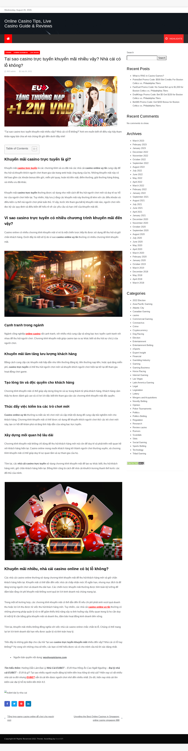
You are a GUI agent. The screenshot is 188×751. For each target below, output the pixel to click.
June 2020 (138, 241)
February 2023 (140, 144)
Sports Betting (139, 446)
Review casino (140, 427)
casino (8, 52)
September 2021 (140, 197)
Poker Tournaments (142, 408)
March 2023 (138, 140)
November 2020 (140, 223)
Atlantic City (138, 308)
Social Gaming (140, 442)
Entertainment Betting (143, 345)
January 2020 (139, 260)
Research (137, 423)
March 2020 (138, 253)
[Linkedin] (28, 704)
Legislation (138, 390)
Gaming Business (21, 52)
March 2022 (138, 185)
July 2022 (137, 170)
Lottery (136, 393)
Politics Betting (140, 416)
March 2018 (138, 282)
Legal (135, 386)
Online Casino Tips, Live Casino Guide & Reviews (28, 23)
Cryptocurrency (140, 330)
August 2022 (139, 167)
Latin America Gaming (143, 382)
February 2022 (140, 189)
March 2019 (138, 268)
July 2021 (137, 204)
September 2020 (140, 230)
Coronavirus (138, 322)
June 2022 (138, 174)
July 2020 (137, 238)
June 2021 (138, 208)
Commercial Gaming (143, 319)
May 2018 (137, 275)
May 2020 (137, 245)
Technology (138, 450)
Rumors (136, 431)
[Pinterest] (21, 704)
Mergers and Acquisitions (145, 397)
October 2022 (139, 159)
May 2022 (137, 178)
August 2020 (139, 234)
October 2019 (139, 264)
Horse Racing (139, 371)
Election (136, 337)
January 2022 (139, 193)
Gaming (136, 364)
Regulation (138, 420)
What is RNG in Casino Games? (148, 75)
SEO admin (11, 71)
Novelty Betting (140, 401)
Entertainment (139, 341)
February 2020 (140, 256)
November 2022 (140, 155)
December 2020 (140, 219)
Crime (136, 326)
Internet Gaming (140, 375)
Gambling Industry (141, 360)
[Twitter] (14, 704)
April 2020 (137, 249)
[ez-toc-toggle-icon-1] (33, 149)
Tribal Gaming (139, 453)
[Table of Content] (34, 148)
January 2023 (139, 148)
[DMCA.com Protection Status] (135, 463)
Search (130, 52)
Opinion (136, 405)
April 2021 (137, 212)
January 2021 (139, 215)
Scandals (137, 435)
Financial (137, 356)
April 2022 (137, 182)
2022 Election (139, 300)
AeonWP (59, 739)
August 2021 (139, 200)
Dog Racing (138, 334)
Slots (135, 438)
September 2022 (140, 163)
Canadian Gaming (141, 311)
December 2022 (140, 152)
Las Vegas (34, 52)
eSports (136, 349)
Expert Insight (139, 352)
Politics (136, 412)
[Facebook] (7, 704)
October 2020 (139, 226)
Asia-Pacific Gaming (142, 304)
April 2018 (137, 279)
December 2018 (140, 271)
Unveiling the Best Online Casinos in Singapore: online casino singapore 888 (96, 718)
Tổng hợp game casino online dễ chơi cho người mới (30, 718)
